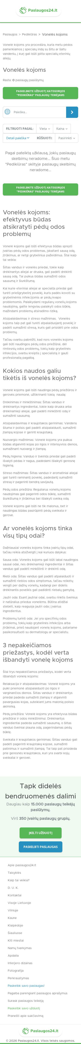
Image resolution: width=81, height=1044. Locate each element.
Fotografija (16, 970)
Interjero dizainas (20, 963)
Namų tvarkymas (20, 948)
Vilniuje (13, 910)
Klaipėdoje (15, 925)
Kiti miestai (16, 940)
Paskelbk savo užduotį (24, 1008)
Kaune (12, 918)
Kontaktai (14, 895)
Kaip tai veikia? (18, 880)
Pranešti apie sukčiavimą (25, 1015)
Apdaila (13, 955)
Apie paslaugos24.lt (22, 865)
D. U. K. (13, 887)
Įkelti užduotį (40, 833)
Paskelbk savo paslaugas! (26, 985)
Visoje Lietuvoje (19, 902)
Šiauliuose (15, 933)
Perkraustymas (18, 978)
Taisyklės (14, 872)
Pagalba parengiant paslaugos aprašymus (37, 993)
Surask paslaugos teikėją (26, 1000)
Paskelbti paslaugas (41, 847)
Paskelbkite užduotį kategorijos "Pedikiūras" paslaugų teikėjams (40, 93)
